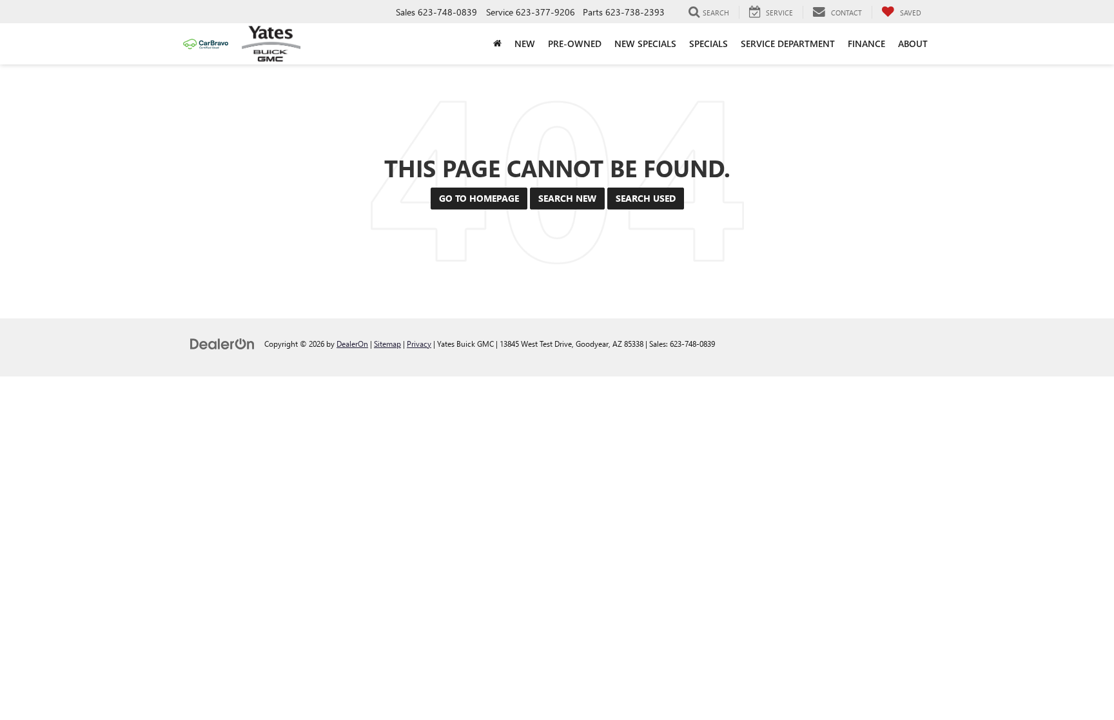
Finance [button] (866, 43)
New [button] (524, 43)
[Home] (497, 43)
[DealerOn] (222, 343)
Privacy (419, 343)
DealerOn (352, 343)
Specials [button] (708, 43)
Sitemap (387, 343)
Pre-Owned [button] (574, 43)
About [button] (913, 43)
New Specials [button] (645, 43)
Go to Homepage (479, 198)
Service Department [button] (788, 43)
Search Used (646, 198)
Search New (567, 198)
